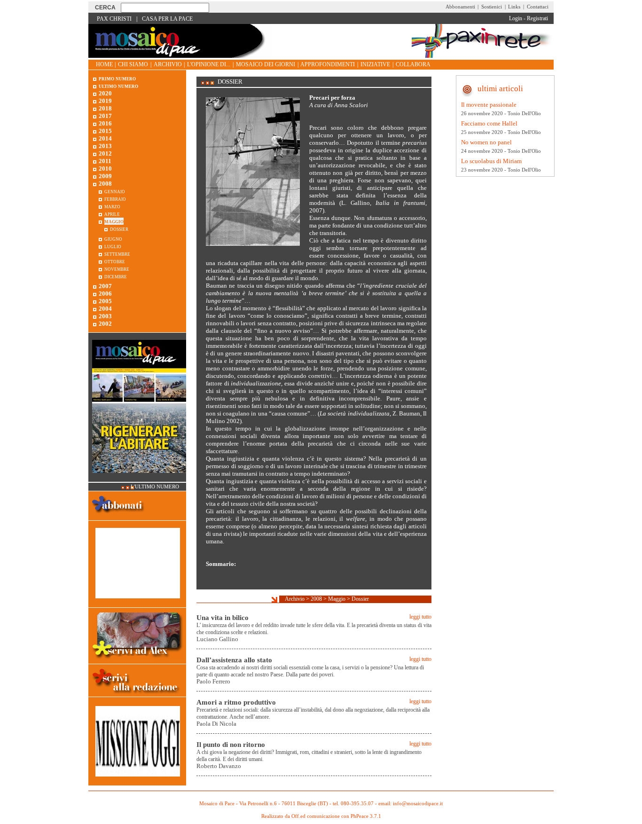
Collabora (413, 64)
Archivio (168, 64)
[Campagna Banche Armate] (138, 781)
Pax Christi (114, 19)
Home (104, 64)
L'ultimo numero (155, 486)
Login (515, 18)
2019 (105, 100)
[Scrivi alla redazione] (137, 694)
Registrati (537, 18)
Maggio (336, 599)
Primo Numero (117, 78)
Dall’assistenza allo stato (234, 660)
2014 (105, 138)
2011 (105, 161)
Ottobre (114, 261)
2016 (105, 123)
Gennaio (114, 191)
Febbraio (115, 198)
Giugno (113, 238)
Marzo (112, 206)
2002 (105, 323)
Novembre (116, 268)
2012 (105, 153)
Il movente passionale (489, 104)
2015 (105, 130)
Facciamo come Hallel (489, 123)
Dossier (360, 599)
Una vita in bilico (222, 617)
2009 (105, 176)
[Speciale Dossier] (138, 603)
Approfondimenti (327, 64)
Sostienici (491, 6)
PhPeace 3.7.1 (366, 816)
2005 (105, 301)
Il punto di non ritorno (230, 744)
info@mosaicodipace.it (418, 803)
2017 (105, 115)
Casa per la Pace (167, 19)
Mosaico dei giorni (265, 64)
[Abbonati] (118, 516)
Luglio (112, 246)
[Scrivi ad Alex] (137, 659)
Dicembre (115, 276)
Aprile (112, 213)
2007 (105, 286)
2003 (105, 316)
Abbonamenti (460, 6)
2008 (316, 599)
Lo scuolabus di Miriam (491, 161)
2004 (105, 308)
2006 (105, 293)
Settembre (117, 253)
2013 (105, 145)
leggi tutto (420, 617)
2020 (105, 93)
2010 (105, 168)
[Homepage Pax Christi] (180, 55)
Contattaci (537, 6)
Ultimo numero (118, 85)
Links (514, 6)
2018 (105, 108)
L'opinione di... (208, 64)
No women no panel (486, 142)
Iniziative (375, 64)
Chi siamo (133, 64)
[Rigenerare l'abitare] (139, 477)
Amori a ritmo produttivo (236, 702)
